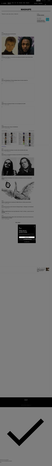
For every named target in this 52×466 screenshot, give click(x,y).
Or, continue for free (26, 241)
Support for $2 (27, 237)
